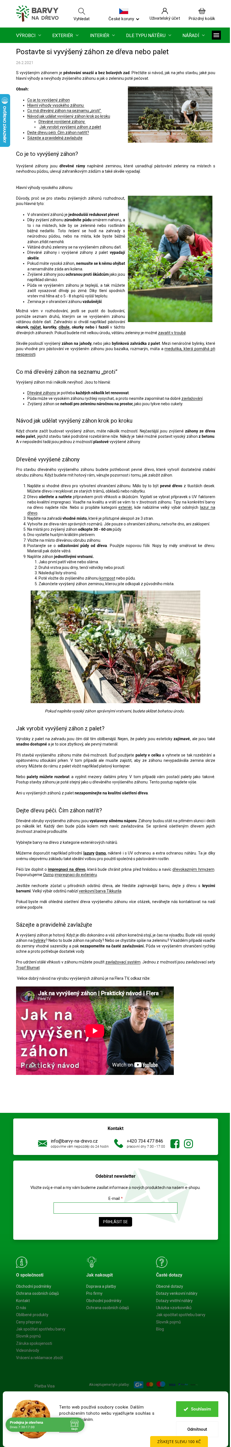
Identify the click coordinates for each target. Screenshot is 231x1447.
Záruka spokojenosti (34, 1343)
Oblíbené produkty (32, 1314)
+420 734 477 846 (145, 1141)
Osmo (100, 853)
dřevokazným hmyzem (193, 869)
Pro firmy (94, 1293)
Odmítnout (197, 1429)
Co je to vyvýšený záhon (48, 100)
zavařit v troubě (172, 333)
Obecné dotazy (169, 1286)
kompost (107, 578)
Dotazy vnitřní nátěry (174, 1300)
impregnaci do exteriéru (76, 874)
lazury (88, 853)
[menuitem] (28, 35)
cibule (64, 327)
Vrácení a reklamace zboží (39, 1357)
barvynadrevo (188, 1143)
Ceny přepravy (29, 1322)
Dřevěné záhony (41, 393)
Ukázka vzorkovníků (174, 1307)
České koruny (121, 18)
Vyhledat (82, 18)
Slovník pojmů (28, 1336)
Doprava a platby (101, 1286)
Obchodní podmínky (33, 1286)
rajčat (35, 327)
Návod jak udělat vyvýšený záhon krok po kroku (68, 116)
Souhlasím (201, 1409)
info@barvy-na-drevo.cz (74, 1141)
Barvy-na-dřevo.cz (174, 1143)
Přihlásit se (115, 1222)
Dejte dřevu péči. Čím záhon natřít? (58, 132)
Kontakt (23, 1300)
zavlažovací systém (122, 962)
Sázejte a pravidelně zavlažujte (55, 138)
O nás (21, 1307)
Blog (160, 1329)
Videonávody (27, 1350)
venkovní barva (92, 891)
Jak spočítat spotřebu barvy (40, 1329)
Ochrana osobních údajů (37, 1293)
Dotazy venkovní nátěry (176, 1293)
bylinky (40, 940)
